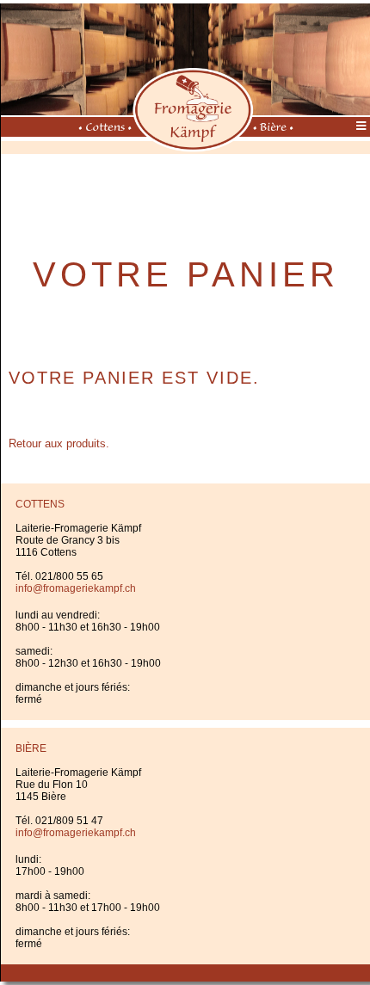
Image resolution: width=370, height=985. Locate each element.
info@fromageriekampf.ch (75, 588)
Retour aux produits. (59, 443)
